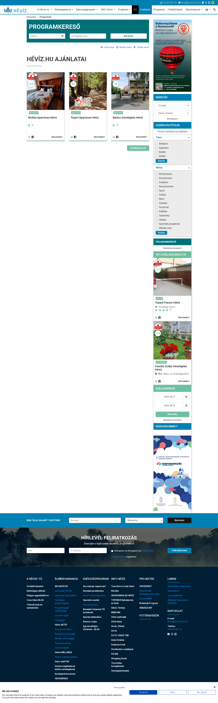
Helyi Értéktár (118, 640)
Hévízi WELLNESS (63, 652)
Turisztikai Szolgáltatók (117, 664)
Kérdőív (115, 591)
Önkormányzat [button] (193, 9)
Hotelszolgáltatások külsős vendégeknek (65, 667)
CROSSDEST (145, 586)
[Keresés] (214, 9)
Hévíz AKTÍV (61, 625)
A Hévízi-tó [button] (43, 9)
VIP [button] (135, 9)
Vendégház (161, 362)
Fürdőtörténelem (35, 586)
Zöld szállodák (118, 617)
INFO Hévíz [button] (107, 9)
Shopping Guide (119, 658)
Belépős (163, 143)
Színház (162, 203)
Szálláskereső (138, 148)
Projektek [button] (123, 9)
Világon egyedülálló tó (38, 595)
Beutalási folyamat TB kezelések (94, 611)
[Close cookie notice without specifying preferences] (214, 687)
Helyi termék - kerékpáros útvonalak (149, 592)
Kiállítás (162, 211)
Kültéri (162, 156)
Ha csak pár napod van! (94, 586)
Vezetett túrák (62, 615)
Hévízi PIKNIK (145, 598)
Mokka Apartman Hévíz (42, 117)
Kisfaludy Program (148, 603)
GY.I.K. (114, 631)
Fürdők (114, 654)
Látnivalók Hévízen (63, 591)
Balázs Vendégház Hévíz (128, 117)
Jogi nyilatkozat (175, 595)
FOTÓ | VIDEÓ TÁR (120, 635)
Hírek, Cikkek (117, 626)
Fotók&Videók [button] (175, 9)
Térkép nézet (142, 47)
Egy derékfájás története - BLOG (91, 628)
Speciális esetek (91, 600)
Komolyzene (165, 178)
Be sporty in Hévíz (63, 629)
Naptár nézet (125, 47)
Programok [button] (159, 9)
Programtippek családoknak (62, 609)
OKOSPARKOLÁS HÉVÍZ (122, 595)
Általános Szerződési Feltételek (178, 601)
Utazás (162, 219)
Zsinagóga (60, 620)
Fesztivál (163, 207)
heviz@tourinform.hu (178, 621)
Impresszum (173, 591)
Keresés (128, 36)
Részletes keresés (172, 248)
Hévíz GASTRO (62, 661)
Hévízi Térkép (118, 608)
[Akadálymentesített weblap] (213, 2)
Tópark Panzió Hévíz (167, 302)
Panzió (159, 298)
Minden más (165, 228)
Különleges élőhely (36, 591)
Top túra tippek (62, 648)
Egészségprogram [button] (86, 9)
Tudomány (164, 215)
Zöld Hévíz (116, 621)
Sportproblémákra (92, 617)
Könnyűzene (165, 174)
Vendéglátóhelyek (120, 671)
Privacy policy (119, 688)
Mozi (161, 199)
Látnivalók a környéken (65, 595)
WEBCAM (115, 612)
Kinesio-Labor (90, 621)
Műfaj (159, 167)
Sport (161, 190)
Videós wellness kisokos (66, 657)
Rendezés (172, 119)
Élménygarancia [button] (63, 9)
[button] (208, 9)
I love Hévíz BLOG (35, 600)
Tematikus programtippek (62, 601)
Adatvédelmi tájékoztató (179, 586)
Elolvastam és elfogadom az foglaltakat (132, 554)
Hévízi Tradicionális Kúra (94, 595)
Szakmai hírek (118, 644)
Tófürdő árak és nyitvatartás (34, 606)
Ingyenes (163, 147)
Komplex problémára (93, 591)
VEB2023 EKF (145, 608)
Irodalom (163, 182)
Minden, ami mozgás (64, 638)
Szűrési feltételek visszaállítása (172, 131)
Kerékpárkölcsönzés (65, 674)
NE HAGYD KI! (61, 586)
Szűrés (161, 161)
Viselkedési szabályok (122, 649)
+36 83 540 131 (175, 629)
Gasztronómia (165, 186)
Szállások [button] (145, 9)
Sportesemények (63, 643)
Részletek (57, 137)
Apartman (34, 113)
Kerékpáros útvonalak (65, 634)
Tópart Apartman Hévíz (84, 117)
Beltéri (162, 152)
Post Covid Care (90, 605)
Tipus (159, 137)
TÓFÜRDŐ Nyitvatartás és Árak (122, 601)
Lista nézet (109, 47)
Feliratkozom (179, 550)
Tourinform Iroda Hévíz (122, 586)
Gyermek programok (169, 223)
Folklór (162, 194)
